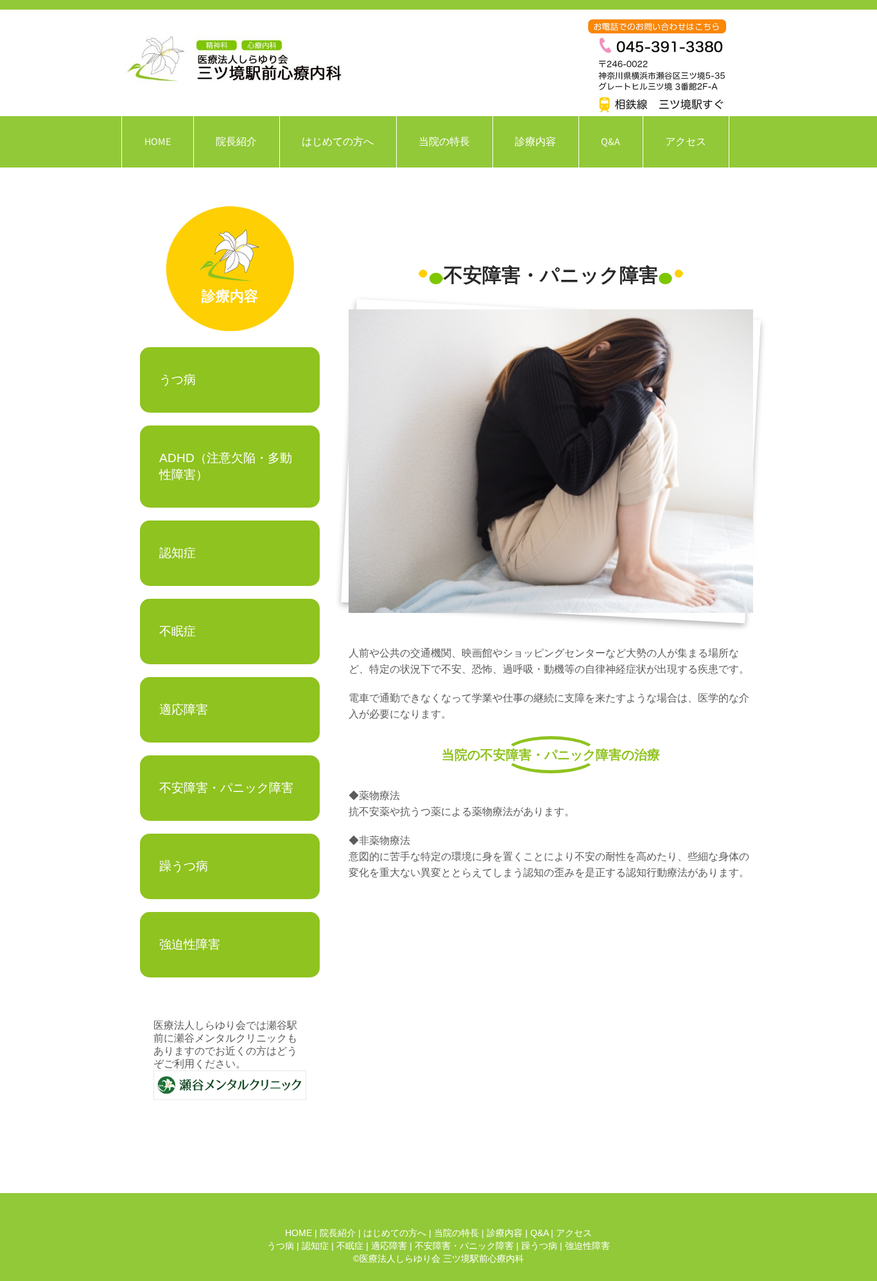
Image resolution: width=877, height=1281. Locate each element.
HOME (157, 141)
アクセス (685, 141)
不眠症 (177, 631)
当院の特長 (444, 141)
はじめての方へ (338, 141)
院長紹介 (236, 141)
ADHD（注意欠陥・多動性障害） (225, 466)
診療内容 (535, 141)
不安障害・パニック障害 (226, 788)
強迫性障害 (189, 944)
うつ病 (177, 379)
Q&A (610, 141)
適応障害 (183, 709)
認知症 (177, 553)
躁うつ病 (183, 866)
